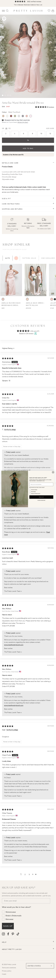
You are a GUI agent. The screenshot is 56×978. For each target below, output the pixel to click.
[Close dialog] (53, 472)
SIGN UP (41, 497)
